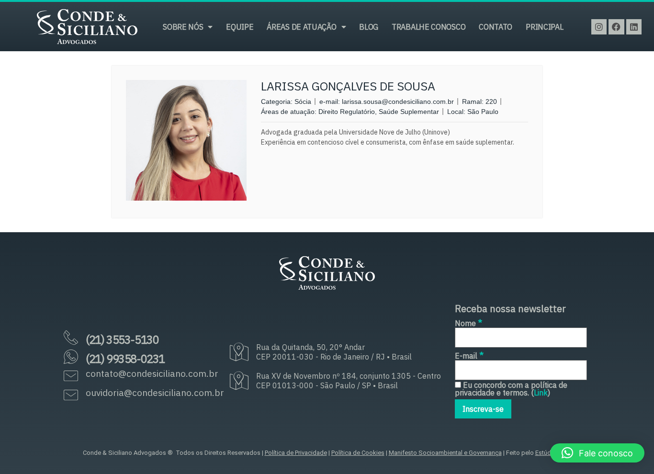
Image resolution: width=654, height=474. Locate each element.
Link (541, 392)
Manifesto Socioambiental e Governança (445, 452)
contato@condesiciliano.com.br (152, 373)
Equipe (239, 27)
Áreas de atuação (301, 27)
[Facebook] (616, 26)
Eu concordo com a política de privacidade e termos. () (511, 388)
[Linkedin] (634, 26)
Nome (468, 322)
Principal (544, 27)
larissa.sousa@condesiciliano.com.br (398, 101)
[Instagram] (599, 26)
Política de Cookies (357, 452)
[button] (597, 453)
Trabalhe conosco (428, 27)
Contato (495, 27)
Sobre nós (183, 27)
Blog (368, 27)
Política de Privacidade (296, 452)
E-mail (469, 355)
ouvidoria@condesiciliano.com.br (155, 392)
